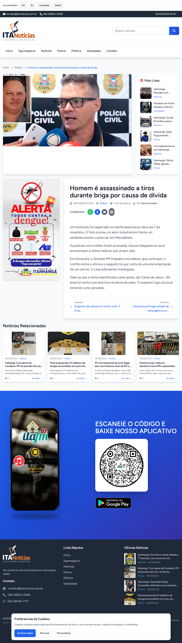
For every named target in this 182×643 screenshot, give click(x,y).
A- (32, 5)
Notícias (46, 51)
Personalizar (64, 633)
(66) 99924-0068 (53, 13)
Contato (111, 51)
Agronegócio (26, 51)
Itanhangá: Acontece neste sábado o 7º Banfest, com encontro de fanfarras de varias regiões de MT (158, 558)
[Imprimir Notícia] (111, 212)
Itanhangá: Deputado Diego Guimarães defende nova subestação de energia (158, 585)
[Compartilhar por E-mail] (104, 212)
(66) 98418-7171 (18, 601)
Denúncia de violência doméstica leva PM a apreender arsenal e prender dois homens (157, 366)
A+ (23, 5)
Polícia (61, 51)
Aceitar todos (25, 633)
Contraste (44, 5)
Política (76, 51)
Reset (58, 5)
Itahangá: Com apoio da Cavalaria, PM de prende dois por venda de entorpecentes (23, 366)
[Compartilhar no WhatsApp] (90, 212)
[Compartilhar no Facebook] (97, 212)
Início (9, 51)
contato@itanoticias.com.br (25, 588)
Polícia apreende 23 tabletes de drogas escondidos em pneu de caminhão (67, 366)
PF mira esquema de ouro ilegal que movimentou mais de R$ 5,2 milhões (113, 366)
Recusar (44, 633)
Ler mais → (37, 378)
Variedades (94, 51)
